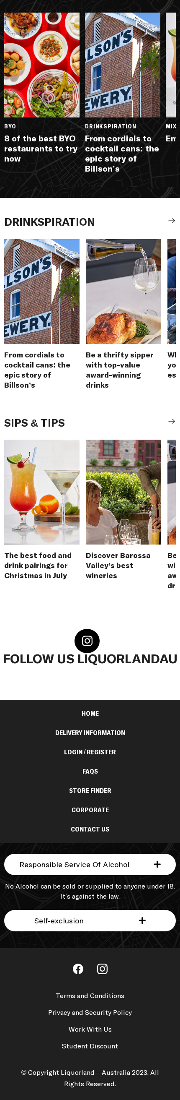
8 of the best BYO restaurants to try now (40, 149)
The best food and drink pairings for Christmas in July (38, 566)
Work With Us (90, 1029)
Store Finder (90, 790)
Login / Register (90, 752)
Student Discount (90, 1046)
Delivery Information (90, 733)
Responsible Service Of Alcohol (74, 865)
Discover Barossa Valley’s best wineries (118, 566)
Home (90, 713)
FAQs (90, 771)
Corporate (90, 810)
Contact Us (90, 829)
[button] (90, 864)
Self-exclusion (59, 921)
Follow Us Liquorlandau (90, 659)
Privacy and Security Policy (90, 1012)
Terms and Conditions (90, 996)
